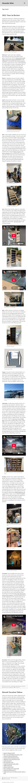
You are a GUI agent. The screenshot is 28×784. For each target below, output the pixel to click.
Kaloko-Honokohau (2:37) (9, 770)
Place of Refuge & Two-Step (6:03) (11, 768)
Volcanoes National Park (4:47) (10, 756)
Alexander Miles (8, 3)
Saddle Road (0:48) (7, 765)
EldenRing (17, 686)
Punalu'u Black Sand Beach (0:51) (11, 757)
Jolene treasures (17, 151)
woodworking (11, 687)
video (16, 777)
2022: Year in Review (11, 15)
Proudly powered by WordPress (8, 782)
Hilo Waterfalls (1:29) (8, 762)
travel (7, 687)
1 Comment (17, 687)
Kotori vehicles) (6, 153)
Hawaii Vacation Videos (12, 692)
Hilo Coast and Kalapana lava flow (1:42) (12, 754)
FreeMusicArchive (6, 708)
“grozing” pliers (17, 221)
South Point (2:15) (7, 760)
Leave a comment (6, 778)
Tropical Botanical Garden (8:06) (10, 764)
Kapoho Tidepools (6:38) (9, 753)
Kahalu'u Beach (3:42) (8, 767)
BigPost (13, 686)
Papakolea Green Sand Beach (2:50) (11, 759)
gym (20, 686)
